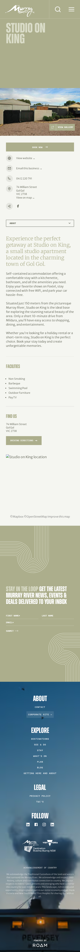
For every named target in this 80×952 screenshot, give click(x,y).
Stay (40, 750)
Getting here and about (40, 773)
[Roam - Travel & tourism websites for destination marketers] (40, 945)
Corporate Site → (40, 714)
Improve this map (59, 516)
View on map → (25, 197)
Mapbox (18, 516)
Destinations (40, 739)
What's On (40, 756)
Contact (40, 707)
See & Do (40, 744)
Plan (40, 761)
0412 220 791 (24, 178)
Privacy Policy (40, 796)
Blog (40, 767)
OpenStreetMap (37, 516)
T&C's (40, 801)
